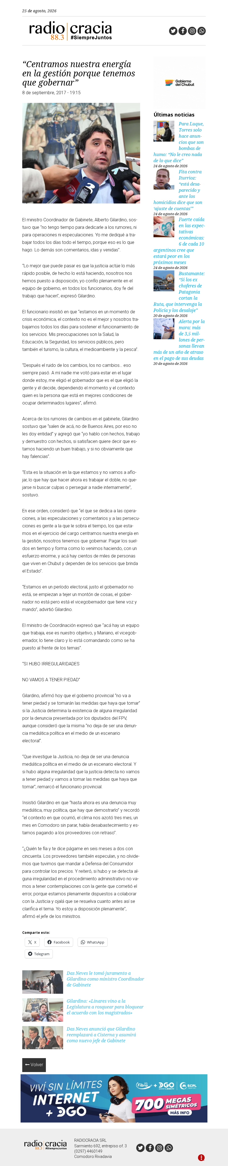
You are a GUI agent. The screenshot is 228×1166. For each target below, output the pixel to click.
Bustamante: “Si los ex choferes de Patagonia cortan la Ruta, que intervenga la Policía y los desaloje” (179, 291)
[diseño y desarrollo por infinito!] (201, 1158)
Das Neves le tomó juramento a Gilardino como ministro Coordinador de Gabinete (105, 979)
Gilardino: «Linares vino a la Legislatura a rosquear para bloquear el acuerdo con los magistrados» (105, 1007)
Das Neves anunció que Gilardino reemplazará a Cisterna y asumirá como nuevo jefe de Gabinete (101, 1035)
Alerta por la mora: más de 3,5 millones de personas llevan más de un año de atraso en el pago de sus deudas (179, 339)
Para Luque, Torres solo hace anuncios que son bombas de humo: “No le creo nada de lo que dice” (178, 142)
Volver (36, 1064)
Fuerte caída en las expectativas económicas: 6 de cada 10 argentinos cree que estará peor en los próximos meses (179, 240)
